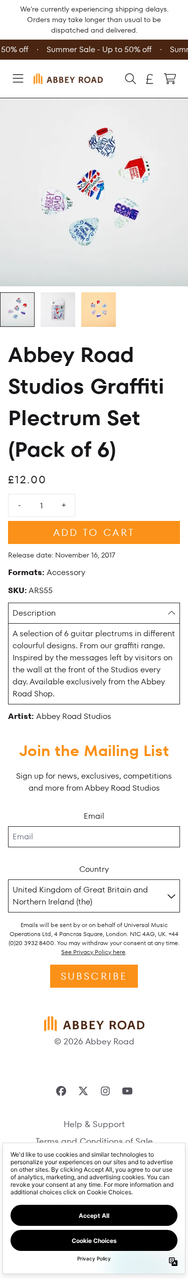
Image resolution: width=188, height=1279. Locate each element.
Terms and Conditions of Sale (94, 1141)
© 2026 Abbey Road (94, 1041)
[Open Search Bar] (130, 79)
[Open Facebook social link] (61, 1091)
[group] (17, 309)
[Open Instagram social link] (105, 1091)
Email (94, 816)
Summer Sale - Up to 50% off (98, 49)
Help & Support (94, 1124)
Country (94, 869)
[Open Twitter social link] (83, 1091)
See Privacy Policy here (93, 952)
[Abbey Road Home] (68, 78)
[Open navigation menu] (18, 79)
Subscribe (94, 976)
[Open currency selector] (150, 79)
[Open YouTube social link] (127, 1091)
